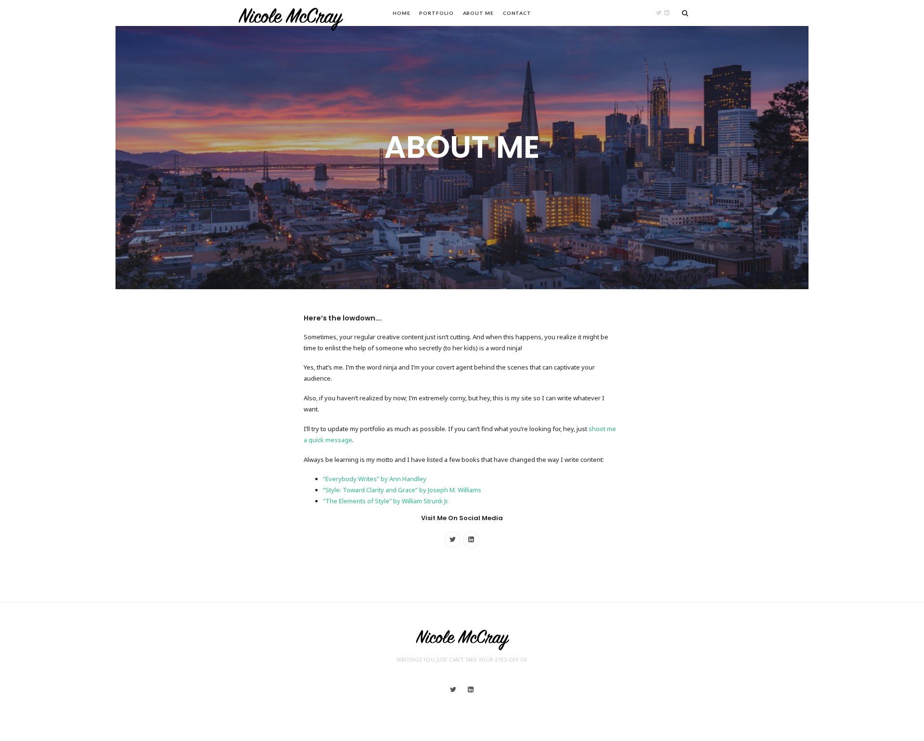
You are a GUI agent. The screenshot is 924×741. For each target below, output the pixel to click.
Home (402, 13)
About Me (478, 13)
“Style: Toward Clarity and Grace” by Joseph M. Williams (402, 489)
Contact (517, 13)
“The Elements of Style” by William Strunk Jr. (386, 501)
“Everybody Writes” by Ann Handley (374, 478)
